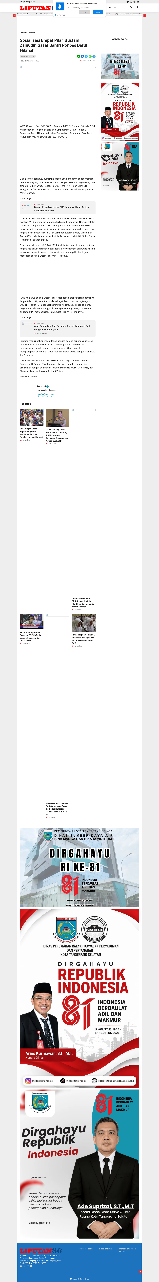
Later (84, 12)
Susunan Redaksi (86, 1249)
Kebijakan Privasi (106, 1249)
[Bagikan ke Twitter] (86, 56)
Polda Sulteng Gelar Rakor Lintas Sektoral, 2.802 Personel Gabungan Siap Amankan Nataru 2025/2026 (57, 435)
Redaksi (32, 33)
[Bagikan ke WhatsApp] (90, 56)
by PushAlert (61, 15)
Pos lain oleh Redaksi (46, 390)
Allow (98, 12)
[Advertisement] (58, 157)
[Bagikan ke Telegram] (94, 56)
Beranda (23, 33)
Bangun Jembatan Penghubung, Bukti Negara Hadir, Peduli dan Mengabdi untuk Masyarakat (34, 14)
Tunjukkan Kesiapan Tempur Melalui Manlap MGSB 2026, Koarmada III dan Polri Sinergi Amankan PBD (117, 14)
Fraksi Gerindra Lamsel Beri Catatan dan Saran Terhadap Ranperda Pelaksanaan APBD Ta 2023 (57, 809)
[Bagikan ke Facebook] (82, 56)
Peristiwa (112, 8)
